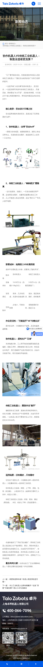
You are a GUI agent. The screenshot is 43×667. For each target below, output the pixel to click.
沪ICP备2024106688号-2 (21, 658)
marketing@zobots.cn (19, 628)
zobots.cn (21, 655)
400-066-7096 (19, 611)
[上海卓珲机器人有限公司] (21, 598)
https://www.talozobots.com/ (22, 617)
